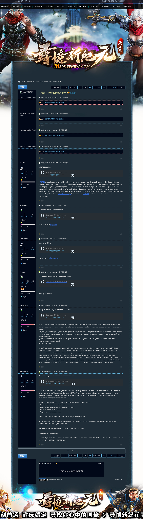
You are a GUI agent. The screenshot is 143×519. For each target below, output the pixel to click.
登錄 (75, 471)
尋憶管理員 (29, 92)
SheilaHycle (24, 305)
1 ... (63, 87)
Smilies (56, 463)
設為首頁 (20, 1)
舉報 (121, 109)
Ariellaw (22, 272)
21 (27, 314)
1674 (27, 281)
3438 (32, 281)
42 (32, 172)
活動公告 (38, 81)
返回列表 (56, 87)
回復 (42, 109)
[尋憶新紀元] (71, 37)
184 (104, 87)
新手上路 (23, 177)
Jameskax (23, 205)
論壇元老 (23, 287)
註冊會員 (23, 320)
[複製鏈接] (73, 93)
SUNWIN (22, 163)
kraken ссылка (53, 258)
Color (42, 463)
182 (94, 87)
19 (27, 172)
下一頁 (121, 87)
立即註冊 (80, 471)
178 (75, 87)
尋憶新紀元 (19, 81)
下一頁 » (71, 451)
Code (54, 463)
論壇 (23, 81)
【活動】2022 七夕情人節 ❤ (52, 81)
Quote (51, 463)
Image (45, 463)
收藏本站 (27, 1)
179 (80, 87)
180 (85, 87)
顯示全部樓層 (64, 97)
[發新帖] (22, 87)
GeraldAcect (24, 238)
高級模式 (100, 463)
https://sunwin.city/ (64, 194)
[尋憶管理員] (21, 92)
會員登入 (104, 1)
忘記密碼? (122, 1)
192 (32, 314)
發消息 (25, 187)
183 (99, 87)
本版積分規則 (119, 479)
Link (48, 463)
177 (70, 87)
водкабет (53, 225)
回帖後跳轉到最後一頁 (55, 480)
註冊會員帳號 (113, 1)
